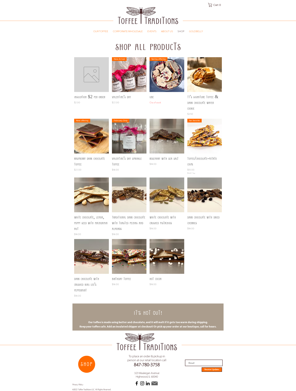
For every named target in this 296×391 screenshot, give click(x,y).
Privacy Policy (77, 385)
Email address (191, 358)
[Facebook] (136, 383)
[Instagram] (142, 383)
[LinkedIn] (147, 383)
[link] (215, 5)
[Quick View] (91, 74)
